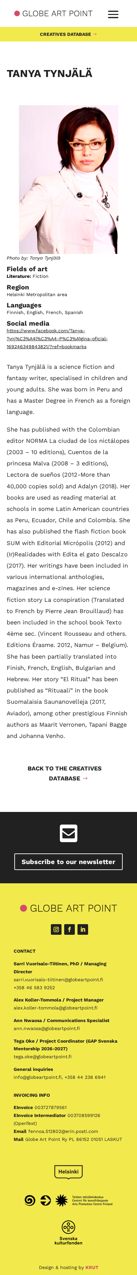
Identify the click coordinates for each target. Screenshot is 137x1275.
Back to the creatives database (65, 773)
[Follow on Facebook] (69, 929)
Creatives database (65, 34)
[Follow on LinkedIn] (82, 929)
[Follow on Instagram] (56, 929)
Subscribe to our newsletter (68, 862)
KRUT (91, 1267)
